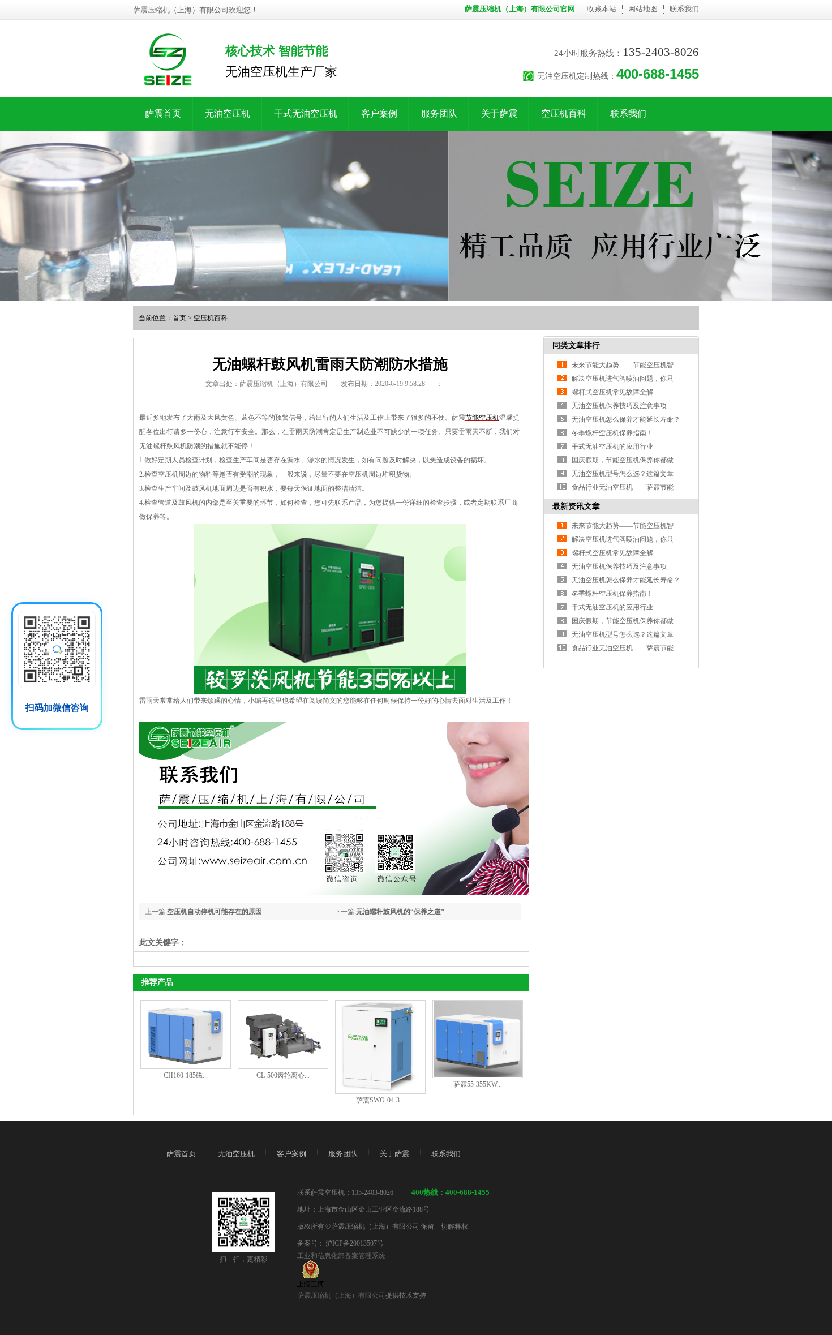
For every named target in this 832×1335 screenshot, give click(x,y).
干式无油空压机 (305, 113)
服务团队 (439, 113)
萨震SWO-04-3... (380, 1100)
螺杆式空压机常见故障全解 (612, 392)
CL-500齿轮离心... (283, 1075)
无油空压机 (227, 113)
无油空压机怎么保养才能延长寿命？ (626, 419)
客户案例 (379, 113)
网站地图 (643, 9)
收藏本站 (601, 9)
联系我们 (684, 9)
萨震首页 (163, 113)
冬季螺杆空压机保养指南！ (612, 433)
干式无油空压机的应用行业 (612, 446)
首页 (179, 318)
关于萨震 (499, 113)
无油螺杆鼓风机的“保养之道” (400, 912)
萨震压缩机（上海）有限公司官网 (520, 9)
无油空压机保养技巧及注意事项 (619, 406)
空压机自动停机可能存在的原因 (214, 912)
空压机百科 (563, 113)
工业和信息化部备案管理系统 (341, 1256)
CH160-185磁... (186, 1075)
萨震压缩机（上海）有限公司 (341, 1295)
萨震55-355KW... (477, 1084)
